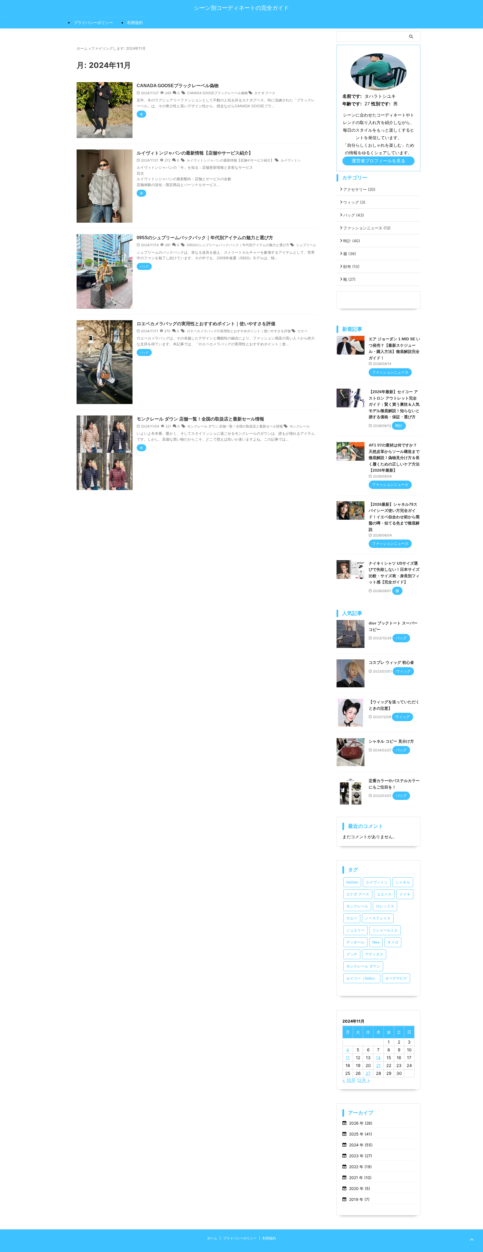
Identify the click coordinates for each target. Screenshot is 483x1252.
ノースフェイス (377, 918)
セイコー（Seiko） (361, 978)
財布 (351, 266)
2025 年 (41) (360, 1134)
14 (378, 1057)
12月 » (363, 1080)
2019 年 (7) (359, 1199)
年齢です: (352, 103)
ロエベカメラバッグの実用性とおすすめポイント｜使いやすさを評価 (206, 323)
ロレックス (385, 906)
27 (368, 1073)
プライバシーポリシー (93, 22)
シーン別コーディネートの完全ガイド (241, 8)
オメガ (392, 942)
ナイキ (404, 894)
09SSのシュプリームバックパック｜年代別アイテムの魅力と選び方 (205, 237)
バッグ (353, 215)
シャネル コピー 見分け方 (391, 741)
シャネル (403, 882)
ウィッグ (354, 202)
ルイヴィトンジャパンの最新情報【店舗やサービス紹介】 (195, 153)
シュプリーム (306, 245)
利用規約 (135, 22)
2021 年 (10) (360, 1177)
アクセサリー (359, 189)
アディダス (374, 954)
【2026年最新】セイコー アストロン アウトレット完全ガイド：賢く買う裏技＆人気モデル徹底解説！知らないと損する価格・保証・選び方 (394, 404)
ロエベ (302, 331)
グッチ (351, 954)
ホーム (212, 1238)
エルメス (384, 894)
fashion (352, 882)
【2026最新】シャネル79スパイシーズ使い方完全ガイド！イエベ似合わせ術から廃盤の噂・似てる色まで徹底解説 (394, 517)
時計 (351, 240)
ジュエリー (355, 930)
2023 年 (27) (360, 1155)
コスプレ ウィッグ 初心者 (391, 662)
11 (348, 1057)
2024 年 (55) (361, 1144)
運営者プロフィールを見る (378, 160)
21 (378, 1065)
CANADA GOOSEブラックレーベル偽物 (178, 85)
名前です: (352, 96)
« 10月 (349, 1080)
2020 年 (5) (359, 1188)
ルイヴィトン (291, 160)
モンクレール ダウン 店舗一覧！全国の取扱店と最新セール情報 (200, 419)
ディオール (355, 942)
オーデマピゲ (396, 978)
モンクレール (300, 426)
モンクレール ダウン (363, 966)
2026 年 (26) (360, 1123)
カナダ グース (264, 93)
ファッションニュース (366, 227)
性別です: (380, 103)
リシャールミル (385, 930)
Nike (376, 942)
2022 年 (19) (360, 1166)
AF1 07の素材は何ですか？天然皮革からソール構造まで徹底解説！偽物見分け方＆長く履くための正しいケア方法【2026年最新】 (394, 457)
